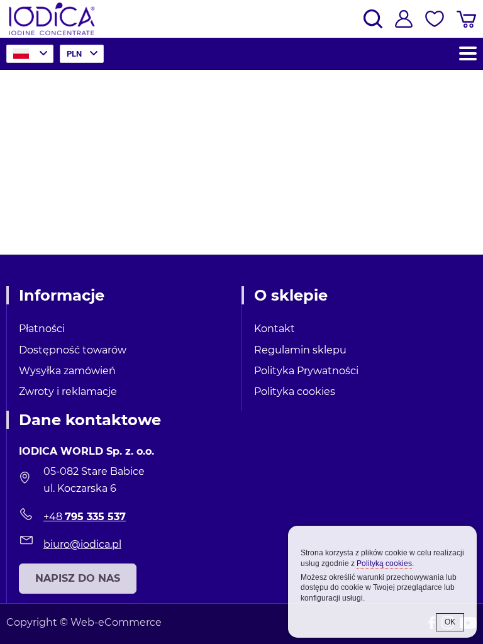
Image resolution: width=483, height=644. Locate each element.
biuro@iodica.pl (82, 544)
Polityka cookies (294, 391)
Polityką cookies (384, 563)
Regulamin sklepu (300, 350)
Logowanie (404, 19)
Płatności (42, 329)
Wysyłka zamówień (67, 371)
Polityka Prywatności (306, 371)
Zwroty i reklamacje (68, 391)
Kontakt (274, 329)
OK (450, 622)
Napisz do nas (77, 578)
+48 (84, 517)
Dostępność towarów (72, 350)
